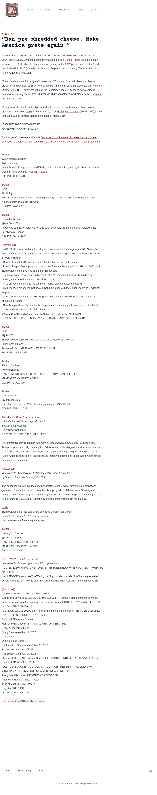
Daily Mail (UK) (10, 245)
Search (94, 9)
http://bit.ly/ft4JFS (38, 171)
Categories (64, 9)
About (30, 9)
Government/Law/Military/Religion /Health (24, 701)
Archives (45, 9)
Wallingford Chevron (68, 111)
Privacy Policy (24, 770)
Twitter (95, 85)
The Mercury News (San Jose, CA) (21, 417)
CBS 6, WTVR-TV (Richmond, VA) (20, 559)
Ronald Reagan (81, 55)
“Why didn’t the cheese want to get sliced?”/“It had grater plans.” (67, 141)
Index (80, 9)
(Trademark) (8, 589)
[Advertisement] (131, 53)
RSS (41, 770)
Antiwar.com (8, 468)
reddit (29, 111)
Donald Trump (72, 60)
